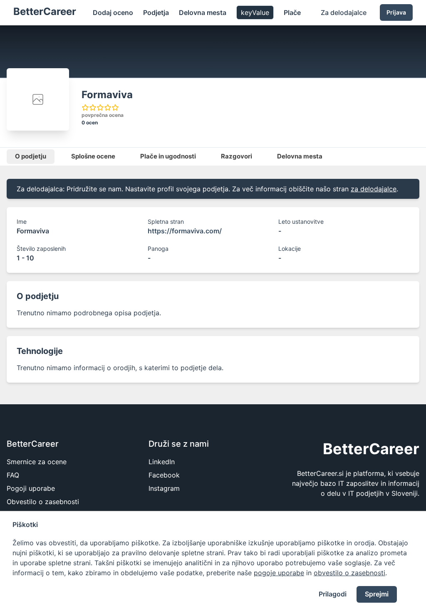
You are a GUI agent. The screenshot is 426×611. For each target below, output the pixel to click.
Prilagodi (333, 594)
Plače (292, 12)
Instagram (164, 488)
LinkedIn (162, 462)
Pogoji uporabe (31, 488)
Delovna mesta (202, 12)
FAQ (13, 475)
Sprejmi (377, 594)
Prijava (396, 12)
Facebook (164, 475)
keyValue (255, 12)
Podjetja (156, 12)
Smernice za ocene (37, 462)
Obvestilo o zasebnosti (43, 501)
